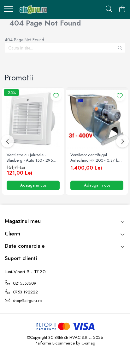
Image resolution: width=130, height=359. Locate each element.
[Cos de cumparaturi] (122, 9)
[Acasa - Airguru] (32, 9)
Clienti (12, 233)
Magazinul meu (23, 221)
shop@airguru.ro (27, 301)
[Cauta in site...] (109, 9)
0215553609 (24, 283)
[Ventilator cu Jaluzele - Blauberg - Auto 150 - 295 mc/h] (33, 118)
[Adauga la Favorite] (56, 95)
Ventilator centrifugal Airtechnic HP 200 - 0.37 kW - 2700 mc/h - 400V (96, 158)
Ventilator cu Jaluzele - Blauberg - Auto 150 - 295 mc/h (30, 158)
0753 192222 (25, 292)
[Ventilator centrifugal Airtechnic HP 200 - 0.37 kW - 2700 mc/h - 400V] (97, 118)
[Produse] (8, 9)
